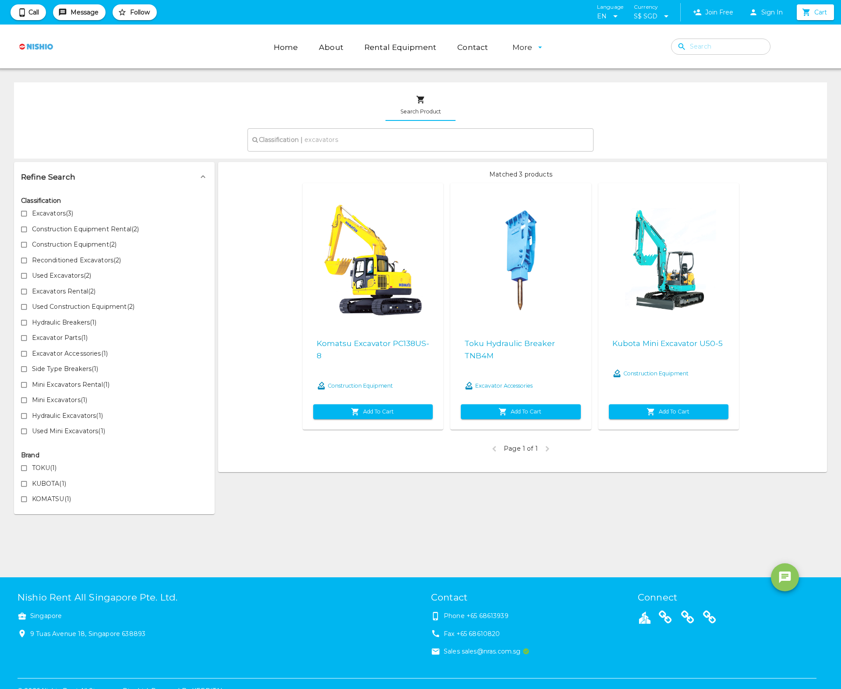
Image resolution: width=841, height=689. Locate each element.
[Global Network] (709, 618)
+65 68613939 (487, 616)
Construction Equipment (360, 385)
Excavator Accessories (504, 385)
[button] (114, 177)
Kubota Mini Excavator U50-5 (667, 343)
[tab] (420, 105)
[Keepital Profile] (645, 617)
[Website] (665, 618)
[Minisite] (687, 618)
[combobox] (420, 140)
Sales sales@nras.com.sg (482, 651)
